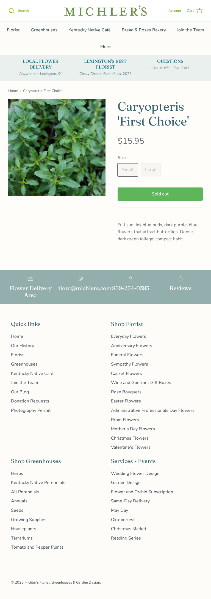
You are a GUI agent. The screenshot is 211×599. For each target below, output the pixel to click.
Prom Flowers (125, 420)
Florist (13, 30)
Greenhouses (44, 30)
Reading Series (126, 538)
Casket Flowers (126, 374)
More (105, 46)
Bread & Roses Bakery (144, 30)
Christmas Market (128, 529)
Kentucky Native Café (89, 30)
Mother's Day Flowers (133, 429)
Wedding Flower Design (135, 473)
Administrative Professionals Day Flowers (153, 410)
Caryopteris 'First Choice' (43, 90)
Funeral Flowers (127, 355)
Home (13, 90)
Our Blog (20, 392)
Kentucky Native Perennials (38, 483)
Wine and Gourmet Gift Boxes (141, 383)
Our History (22, 346)
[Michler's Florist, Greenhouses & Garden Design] (105, 11)
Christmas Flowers (130, 438)
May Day (119, 510)
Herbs (17, 473)
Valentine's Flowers (131, 447)
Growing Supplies (28, 520)
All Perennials (25, 492)
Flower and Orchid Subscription (142, 492)
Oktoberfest (123, 520)
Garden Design (126, 483)
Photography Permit (31, 410)
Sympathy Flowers (129, 364)
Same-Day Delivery (130, 501)
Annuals (19, 501)
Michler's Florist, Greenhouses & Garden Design (62, 582)
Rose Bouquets (126, 392)
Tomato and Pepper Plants (37, 547)
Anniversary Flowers (131, 346)
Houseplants (23, 529)
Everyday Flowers (128, 336)
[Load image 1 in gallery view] (57, 147)
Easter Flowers (126, 401)
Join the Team (190, 30)
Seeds (17, 510)
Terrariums (22, 538)
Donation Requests (30, 401)
